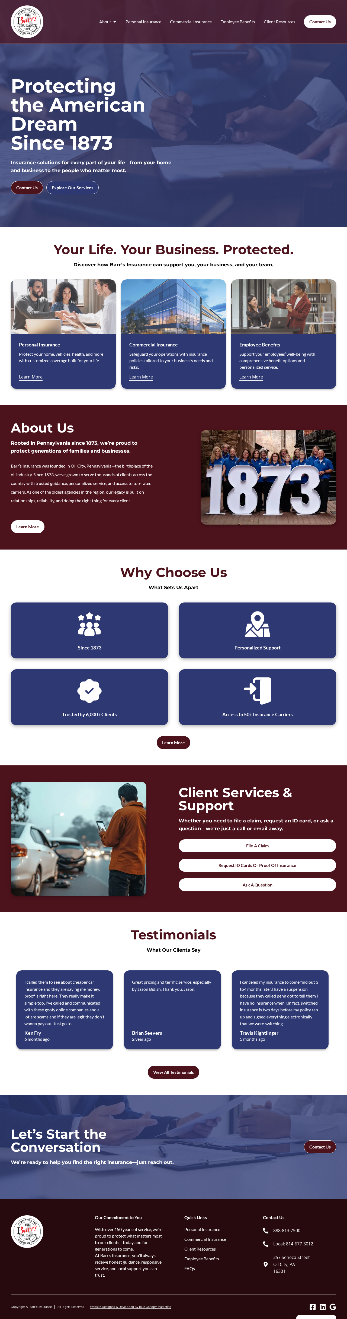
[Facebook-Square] (312, 1307)
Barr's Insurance (41, 1307)
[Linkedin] (322, 1307)
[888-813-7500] (265, 1230)
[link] (299, 1230)
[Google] (332, 1307)
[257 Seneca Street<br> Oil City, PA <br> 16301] (265, 1264)
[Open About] (115, 22)
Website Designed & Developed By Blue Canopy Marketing (130, 1307)
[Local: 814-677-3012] (265, 1244)
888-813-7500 (286, 1230)
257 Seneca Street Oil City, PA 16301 (291, 1264)
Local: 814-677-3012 (293, 1244)
